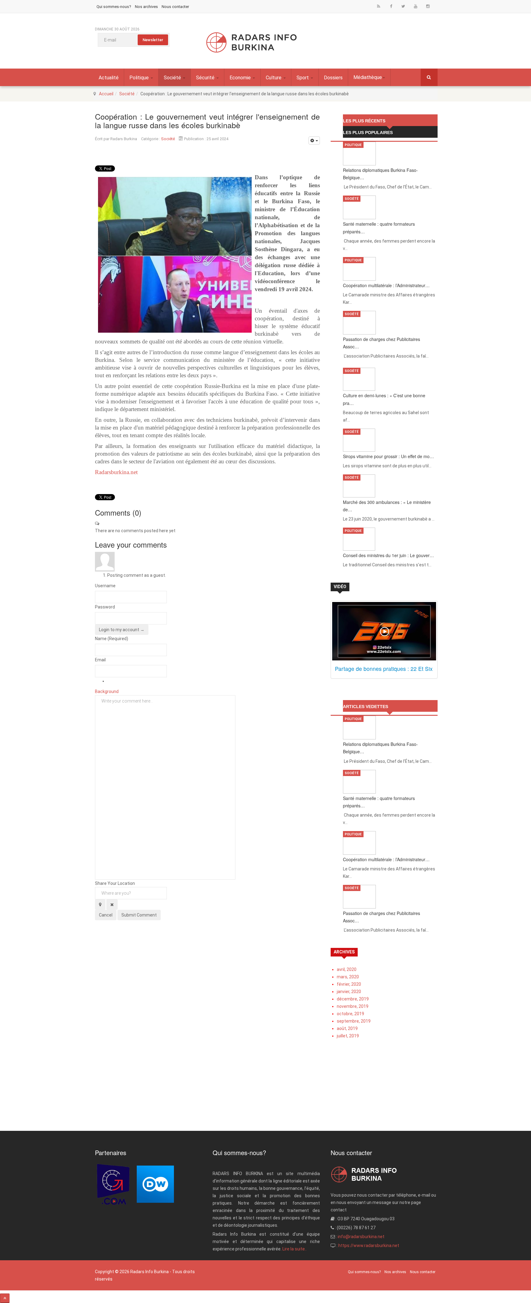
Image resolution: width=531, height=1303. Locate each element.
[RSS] (378, 6)
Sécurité (206, 78)
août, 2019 (347, 1028)
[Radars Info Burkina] (252, 42)
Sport (303, 78)
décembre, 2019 (353, 998)
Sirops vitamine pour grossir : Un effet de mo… (388, 456)
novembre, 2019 (352, 1006)
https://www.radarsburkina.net (368, 1245)
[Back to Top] (5, 1298)
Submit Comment (139, 915)
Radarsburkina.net (116, 472)
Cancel (105, 915)
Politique (139, 78)
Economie (241, 78)
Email (100, 659)
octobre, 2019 (350, 1013)
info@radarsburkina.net (361, 1236)
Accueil (106, 93)
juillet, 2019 (348, 1035)
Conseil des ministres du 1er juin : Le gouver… (388, 555)
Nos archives (146, 6)
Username (105, 585)
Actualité (109, 78)
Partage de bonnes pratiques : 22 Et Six (384, 668)
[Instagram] (428, 6)
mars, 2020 (348, 976)
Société (173, 78)
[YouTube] (415, 6)
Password (105, 606)
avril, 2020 (346, 969)
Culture (274, 78)
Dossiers (333, 78)
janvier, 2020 (349, 991)
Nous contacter (175, 6)
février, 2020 (349, 984)
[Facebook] (391, 6)
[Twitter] (403, 6)
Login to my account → (121, 629)
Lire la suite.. (294, 1248)
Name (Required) (111, 638)
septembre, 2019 (354, 1021)
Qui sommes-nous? (113, 6)
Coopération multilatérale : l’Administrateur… (386, 285)
